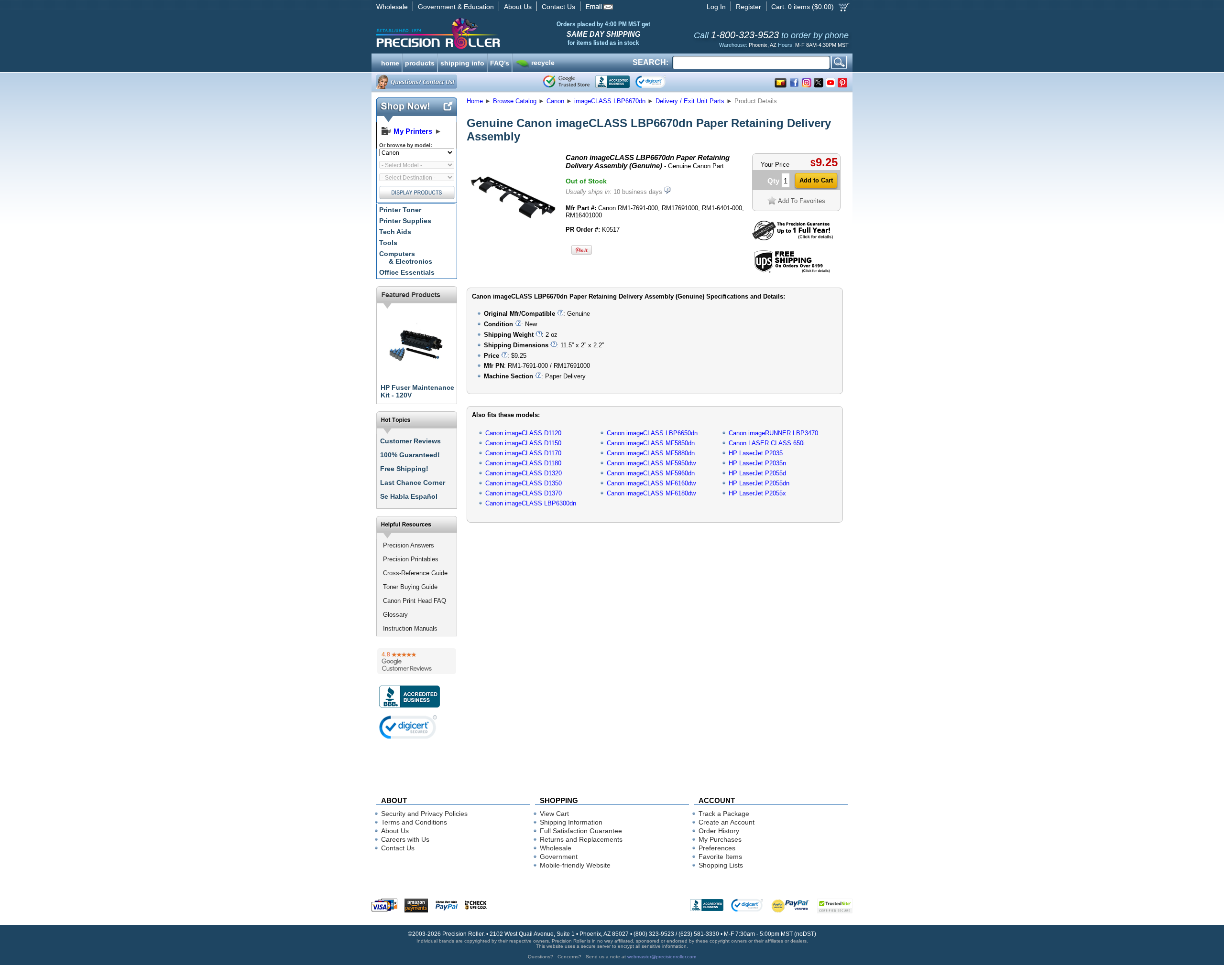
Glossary (395, 614)
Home (475, 101)
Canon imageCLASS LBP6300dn (530, 503)
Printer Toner (400, 210)
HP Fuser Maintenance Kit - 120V (417, 391)
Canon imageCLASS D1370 (523, 493)
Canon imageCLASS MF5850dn (651, 443)
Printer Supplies (405, 221)
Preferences (717, 848)
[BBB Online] (612, 81)
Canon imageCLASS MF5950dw (651, 463)
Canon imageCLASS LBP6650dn (652, 433)
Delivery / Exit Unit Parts (690, 101)
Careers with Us (405, 839)
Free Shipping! (404, 468)
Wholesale (392, 7)
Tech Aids (395, 232)
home (390, 62)
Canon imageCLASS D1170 (523, 453)
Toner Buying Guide (410, 586)
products (420, 62)
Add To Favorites (801, 200)
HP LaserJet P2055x (757, 493)
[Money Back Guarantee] (792, 238)
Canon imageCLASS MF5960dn (651, 473)
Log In (716, 7)
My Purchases (720, 839)
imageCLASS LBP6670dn (609, 101)
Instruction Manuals (410, 628)
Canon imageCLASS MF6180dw (651, 493)
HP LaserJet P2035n (757, 463)
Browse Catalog (514, 101)
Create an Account (726, 822)
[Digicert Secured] (408, 727)
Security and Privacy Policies (424, 813)
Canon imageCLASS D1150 (523, 443)
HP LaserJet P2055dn (759, 483)
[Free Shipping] (792, 271)
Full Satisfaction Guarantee (581, 831)
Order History (719, 831)
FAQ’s (499, 62)
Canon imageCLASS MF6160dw (651, 483)
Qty (773, 181)
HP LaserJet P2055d (757, 473)
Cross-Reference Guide (415, 573)
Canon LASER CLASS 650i (767, 443)
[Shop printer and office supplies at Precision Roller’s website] (488, 33)
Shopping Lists (721, 865)
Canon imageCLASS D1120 (523, 433)
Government (559, 856)
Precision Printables (410, 559)
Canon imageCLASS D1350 (523, 483)
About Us (518, 7)
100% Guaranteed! (410, 455)
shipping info (462, 62)
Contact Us (558, 7)
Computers (405, 257)
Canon (555, 101)
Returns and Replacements (581, 839)
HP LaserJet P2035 (756, 453)
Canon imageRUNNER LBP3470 (773, 433)
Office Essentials (407, 272)
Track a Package (724, 813)
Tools (388, 243)
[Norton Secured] (658, 81)
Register (748, 7)
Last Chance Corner (412, 482)
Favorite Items (720, 856)
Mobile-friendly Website (575, 865)
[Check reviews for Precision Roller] (416, 661)
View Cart (554, 813)
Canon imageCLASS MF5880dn (651, 453)
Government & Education (456, 7)
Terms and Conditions (414, 822)
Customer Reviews (410, 441)
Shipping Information (571, 822)
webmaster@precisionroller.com (661, 956)
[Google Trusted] (566, 81)
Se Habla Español (408, 496)
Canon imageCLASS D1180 (523, 463)
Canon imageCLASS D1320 (523, 473)
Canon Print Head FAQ (414, 600)
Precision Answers (408, 545)
